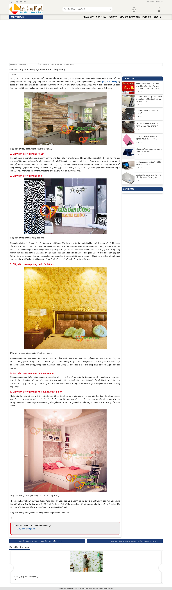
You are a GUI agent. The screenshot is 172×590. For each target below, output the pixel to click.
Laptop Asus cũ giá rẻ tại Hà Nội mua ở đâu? (148, 163)
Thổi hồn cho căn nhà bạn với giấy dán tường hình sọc (38, 541)
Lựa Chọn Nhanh (80, 588)
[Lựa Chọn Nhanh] (26, 9)
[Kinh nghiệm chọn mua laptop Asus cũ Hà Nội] (128, 152)
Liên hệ (159, 2)
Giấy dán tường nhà (130, 17)
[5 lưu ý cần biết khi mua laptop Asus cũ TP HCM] (128, 140)
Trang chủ (88, 17)
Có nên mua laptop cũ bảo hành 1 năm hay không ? (147, 124)
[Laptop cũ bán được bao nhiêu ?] (128, 114)
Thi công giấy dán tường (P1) (25, 576)
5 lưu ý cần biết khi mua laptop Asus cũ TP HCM (146, 137)
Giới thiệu (150, 2)
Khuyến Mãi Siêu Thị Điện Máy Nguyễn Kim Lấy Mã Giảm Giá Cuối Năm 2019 (147, 86)
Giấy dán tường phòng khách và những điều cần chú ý (134, 541)
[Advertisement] (86, 41)
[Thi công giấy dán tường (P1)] (86, 562)
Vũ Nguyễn (109, 588)
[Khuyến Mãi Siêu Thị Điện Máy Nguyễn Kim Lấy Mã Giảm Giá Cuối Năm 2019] (128, 88)
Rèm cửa (113, 17)
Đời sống (146, 17)
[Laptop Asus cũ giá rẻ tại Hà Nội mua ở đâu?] (128, 165)
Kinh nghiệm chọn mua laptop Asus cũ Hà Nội (149, 150)
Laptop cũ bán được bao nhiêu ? (147, 111)
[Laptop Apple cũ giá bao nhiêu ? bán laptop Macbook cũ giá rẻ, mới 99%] (128, 101)
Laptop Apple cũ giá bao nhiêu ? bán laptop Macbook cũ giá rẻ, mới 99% (149, 98)
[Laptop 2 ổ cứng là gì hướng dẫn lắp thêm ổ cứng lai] (128, 178)
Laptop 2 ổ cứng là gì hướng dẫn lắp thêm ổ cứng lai (148, 176)
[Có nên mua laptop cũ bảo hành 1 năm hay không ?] (128, 127)
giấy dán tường (109, 81)
